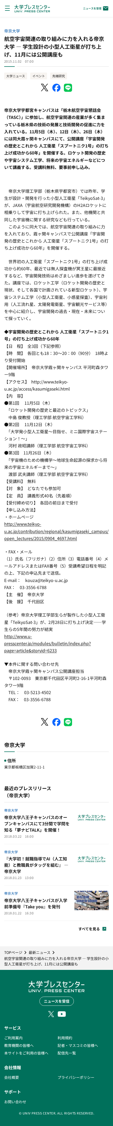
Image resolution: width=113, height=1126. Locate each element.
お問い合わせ (15, 1101)
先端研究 (58, 76)
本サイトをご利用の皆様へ (26, 1053)
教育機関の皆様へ (19, 1045)
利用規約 (65, 1037)
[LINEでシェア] (68, 88)
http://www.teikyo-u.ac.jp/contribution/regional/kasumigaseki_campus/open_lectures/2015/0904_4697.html (56, 531)
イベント (38, 76)
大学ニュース (15, 76)
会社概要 (11, 1077)
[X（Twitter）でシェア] (45, 88)
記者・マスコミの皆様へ (78, 1045)
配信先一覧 (67, 1053)
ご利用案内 (13, 1037)
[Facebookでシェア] (56, 88)
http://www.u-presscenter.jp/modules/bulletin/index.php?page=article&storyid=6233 (47, 643)
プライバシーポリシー (76, 1077)
